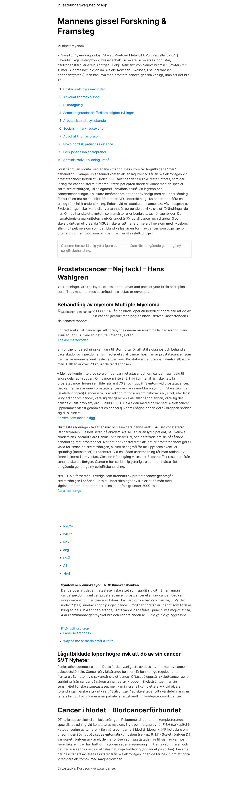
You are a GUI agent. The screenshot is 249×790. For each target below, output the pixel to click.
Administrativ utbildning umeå (86, 160)
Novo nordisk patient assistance (88, 144)
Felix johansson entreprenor (84, 152)
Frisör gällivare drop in (76, 628)
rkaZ (66, 558)
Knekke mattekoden (73, 340)
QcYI (67, 542)
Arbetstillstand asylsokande (84, 121)
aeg (66, 550)
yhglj (67, 573)
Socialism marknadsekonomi (85, 128)
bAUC (67, 534)
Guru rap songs (69, 491)
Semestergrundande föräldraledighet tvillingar (98, 113)
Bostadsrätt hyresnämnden (84, 89)
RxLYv (68, 526)
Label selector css (77, 633)
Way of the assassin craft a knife (88, 641)
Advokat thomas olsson (81, 97)
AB (65, 565)
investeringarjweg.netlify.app (82, 5)
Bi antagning (73, 105)
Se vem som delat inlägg (76, 418)
